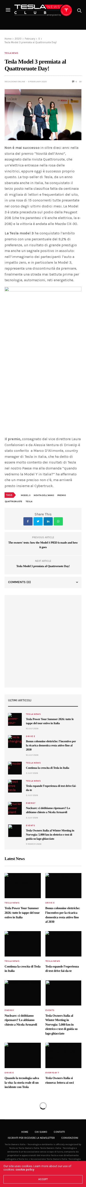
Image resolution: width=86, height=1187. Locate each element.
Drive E (30, 736)
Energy (30, 803)
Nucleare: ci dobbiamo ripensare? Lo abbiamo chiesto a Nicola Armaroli (21, 1020)
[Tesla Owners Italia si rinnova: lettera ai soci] (63, 1055)
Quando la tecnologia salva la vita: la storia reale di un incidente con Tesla (22, 1083)
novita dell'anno (44, 495)
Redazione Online (15, 81)
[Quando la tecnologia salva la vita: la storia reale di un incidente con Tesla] (23, 1055)
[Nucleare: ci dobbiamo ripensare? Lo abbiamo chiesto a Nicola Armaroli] (15, 808)
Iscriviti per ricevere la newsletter (31, 1137)
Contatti (59, 1132)
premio (61, 495)
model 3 (25, 495)
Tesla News (11, 53)
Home (24, 1132)
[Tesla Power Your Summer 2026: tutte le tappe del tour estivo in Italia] (15, 719)
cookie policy (25, 1169)
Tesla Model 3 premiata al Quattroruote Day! (43, 566)
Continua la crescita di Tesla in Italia (47, 767)
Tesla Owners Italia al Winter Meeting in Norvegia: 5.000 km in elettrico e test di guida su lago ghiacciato (50, 834)
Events (30, 825)
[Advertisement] (43, 641)
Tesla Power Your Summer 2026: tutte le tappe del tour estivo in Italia (22, 913)
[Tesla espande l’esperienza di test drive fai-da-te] (15, 786)
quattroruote (13, 501)
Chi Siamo (41, 1132)
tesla (29, 501)
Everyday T (52, 1073)
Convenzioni (69, 1137)
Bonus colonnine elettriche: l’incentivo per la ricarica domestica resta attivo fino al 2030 (51, 745)
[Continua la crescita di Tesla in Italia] (15, 768)
